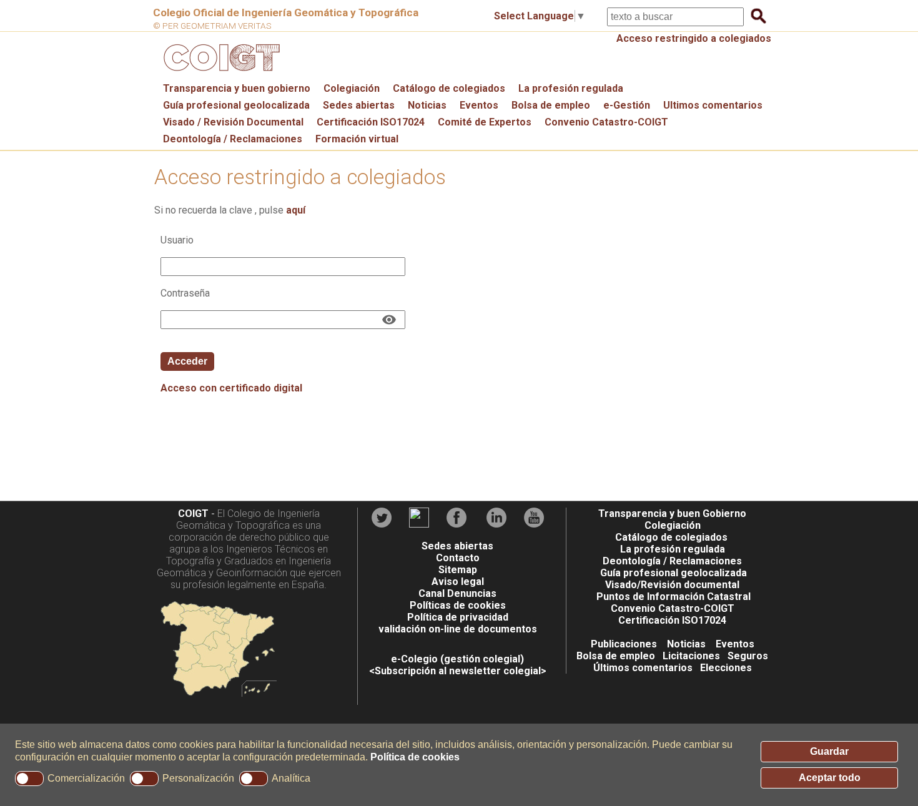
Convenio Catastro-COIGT (606, 122)
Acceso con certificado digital (231, 388)
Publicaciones (624, 644)
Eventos (479, 105)
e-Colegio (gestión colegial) (457, 659)
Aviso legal (458, 581)
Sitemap (457, 570)
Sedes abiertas (359, 105)
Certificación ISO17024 (371, 122)
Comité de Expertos (484, 122)
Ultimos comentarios (713, 105)
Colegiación (351, 88)
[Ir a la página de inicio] (220, 74)
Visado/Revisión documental (672, 585)
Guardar (829, 751)
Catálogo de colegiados (449, 88)
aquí (295, 210)
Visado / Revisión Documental (233, 122)
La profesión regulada (570, 88)
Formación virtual (356, 139)
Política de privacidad (457, 617)
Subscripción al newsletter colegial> (460, 671)
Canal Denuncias (457, 593)
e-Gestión (626, 105)
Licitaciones (691, 656)
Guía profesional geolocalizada (236, 105)
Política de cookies (415, 757)
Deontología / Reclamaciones (232, 139)
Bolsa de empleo (550, 105)
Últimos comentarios (643, 668)
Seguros (748, 656)
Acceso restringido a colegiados (693, 38)
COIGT (193, 513)
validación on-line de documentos (457, 629)
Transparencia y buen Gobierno (672, 513)
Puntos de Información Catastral (673, 596)
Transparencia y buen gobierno (236, 88)
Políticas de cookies (458, 605)
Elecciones (726, 668)
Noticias (427, 105)
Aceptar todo (830, 777)
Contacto (458, 558)
